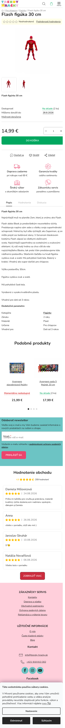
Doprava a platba (32, 601)
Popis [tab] (9, 202)
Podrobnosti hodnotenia (48, 21)
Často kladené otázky (32, 635)
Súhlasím (46, 720)
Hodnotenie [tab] (24, 202)
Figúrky (47, 312)
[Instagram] (32, 670)
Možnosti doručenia (11, 116)
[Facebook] (24, 670)
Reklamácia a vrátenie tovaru (32, 614)
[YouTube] (40, 670)
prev (3, 367)
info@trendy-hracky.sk (36, 655)
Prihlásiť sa (14, 455)
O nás (32, 631)
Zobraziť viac (32, 576)
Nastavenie (31, 711)
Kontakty (32, 597)
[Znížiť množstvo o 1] (46, 131)
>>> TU (46, 703)
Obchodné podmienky (32, 605)
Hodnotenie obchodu (32, 472)
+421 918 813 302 (36, 661)
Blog (32, 640)
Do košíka (32, 140)
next (61, 367)
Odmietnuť (16, 720)
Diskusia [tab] (41, 202)
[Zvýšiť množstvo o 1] (61, 131)
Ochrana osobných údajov (32, 610)
